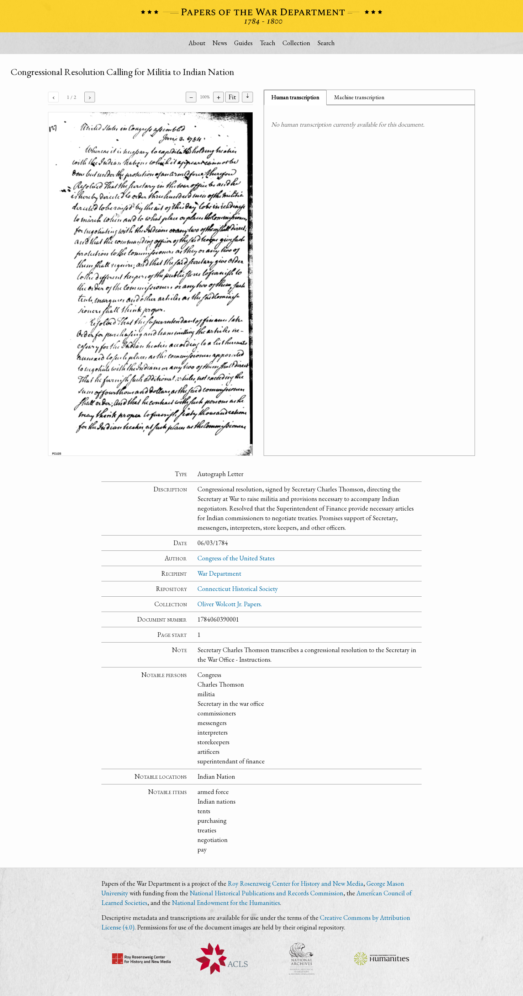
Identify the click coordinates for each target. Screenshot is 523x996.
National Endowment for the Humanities (226, 903)
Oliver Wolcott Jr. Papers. (229, 604)
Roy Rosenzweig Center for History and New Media (295, 883)
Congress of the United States (236, 558)
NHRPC (301, 959)
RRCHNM (141, 959)
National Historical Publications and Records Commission (266, 893)
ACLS (221, 959)
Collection (296, 43)
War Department (219, 573)
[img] (150, 284)
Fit (232, 97)
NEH (381, 959)
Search (326, 43)
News (219, 43)
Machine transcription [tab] (359, 97)
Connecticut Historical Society (237, 589)
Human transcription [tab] (295, 97)
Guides (243, 43)
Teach (267, 43)
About (197, 43)
